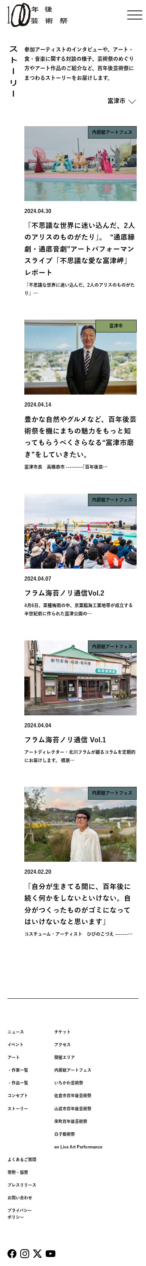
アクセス (62, 1045)
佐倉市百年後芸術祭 (72, 1095)
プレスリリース (21, 1185)
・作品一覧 (17, 1083)
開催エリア (64, 1057)
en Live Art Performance (78, 1147)
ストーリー (17, 1109)
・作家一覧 (17, 1070)
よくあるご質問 (21, 1159)
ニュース (15, 1032)
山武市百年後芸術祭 (72, 1109)
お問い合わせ (19, 1198)
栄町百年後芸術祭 (70, 1121)
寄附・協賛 (17, 1172)
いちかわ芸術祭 (68, 1083)
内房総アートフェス (72, 1070)
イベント (15, 1045)
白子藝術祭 (64, 1134)
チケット (62, 1032)
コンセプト (17, 1095)
